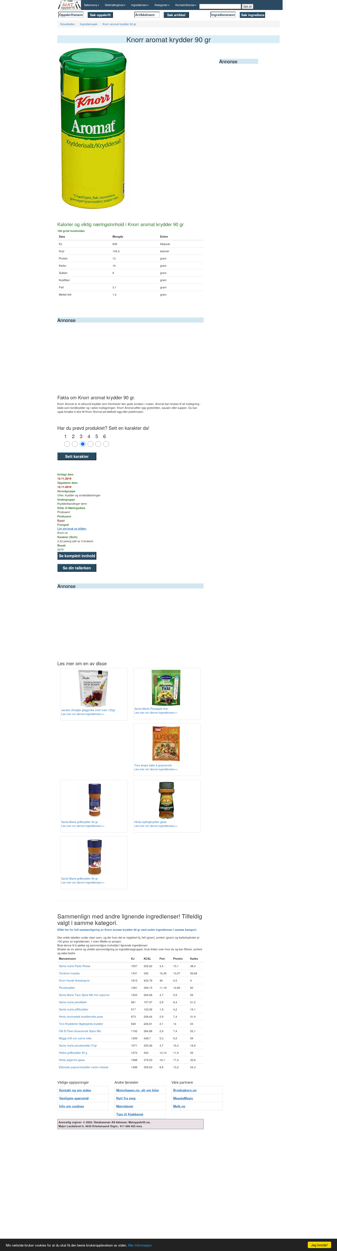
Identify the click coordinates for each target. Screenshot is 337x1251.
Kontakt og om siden (75, 1090)
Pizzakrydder (67, 988)
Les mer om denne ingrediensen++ (83, 714)
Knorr (61, 520)
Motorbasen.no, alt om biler (137, 1090)
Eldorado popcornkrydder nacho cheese (83, 1067)
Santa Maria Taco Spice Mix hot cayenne (84, 995)
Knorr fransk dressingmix (74, 980)
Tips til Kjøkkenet (129, 1114)
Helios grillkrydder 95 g (73, 1053)
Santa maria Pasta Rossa (74, 966)
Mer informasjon (140, 1245)
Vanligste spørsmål (74, 1098)
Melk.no (179, 1106)
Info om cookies (71, 1106)
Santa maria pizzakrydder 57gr (78, 1045)
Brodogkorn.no (185, 1090)
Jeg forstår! (319, 1244)
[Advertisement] (130, 352)
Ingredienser (139, 5)
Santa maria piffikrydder (73, 1009)
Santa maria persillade (73, 1002)
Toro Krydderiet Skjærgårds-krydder (81, 1024)
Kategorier (161, 5)
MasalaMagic (183, 1098)
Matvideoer (124, 1106)
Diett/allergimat (114, 5)
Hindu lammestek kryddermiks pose (81, 1016)
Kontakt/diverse (184, 5)
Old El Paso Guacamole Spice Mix (80, 1031)
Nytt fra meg (126, 1098)
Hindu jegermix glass (72, 1060)
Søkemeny (90, 5)
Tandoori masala (69, 973)
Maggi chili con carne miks (75, 1038)
